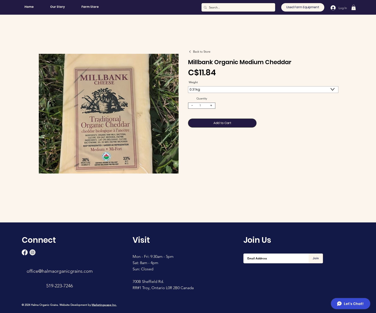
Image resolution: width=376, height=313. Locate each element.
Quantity (201, 98)
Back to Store (201, 51)
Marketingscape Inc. (104, 305)
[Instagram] (32, 252)
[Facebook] (25, 252)
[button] (353, 7)
